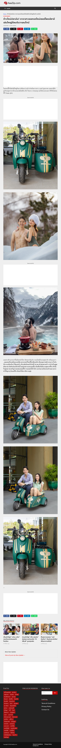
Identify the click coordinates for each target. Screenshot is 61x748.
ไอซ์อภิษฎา (6, 737)
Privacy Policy (46, 706)
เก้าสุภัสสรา (12, 712)
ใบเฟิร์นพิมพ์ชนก (7, 735)
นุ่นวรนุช (13, 696)
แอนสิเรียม (12, 730)
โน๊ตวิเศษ (12, 732)
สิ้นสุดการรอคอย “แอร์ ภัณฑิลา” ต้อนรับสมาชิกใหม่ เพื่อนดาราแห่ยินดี (49, 639)
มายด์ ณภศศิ (11, 708)
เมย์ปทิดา (6, 719)
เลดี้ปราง (11, 719)
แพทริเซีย (12, 726)
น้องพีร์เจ (11, 699)
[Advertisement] (30, 76)
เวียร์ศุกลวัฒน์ (7, 721)
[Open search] (55, 8)
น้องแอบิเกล (11, 701)
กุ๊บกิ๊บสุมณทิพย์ (7, 692)
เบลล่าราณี (10, 714)
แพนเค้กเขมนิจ (14, 728)
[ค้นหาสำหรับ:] (50, 693)
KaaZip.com (14, 744)
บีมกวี (11, 703)
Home (4, 14)
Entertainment (6, 16)
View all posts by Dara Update (15, 655)
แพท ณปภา (6, 726)
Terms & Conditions (48, 703)
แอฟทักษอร (6, 732)
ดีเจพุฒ (16, 694)
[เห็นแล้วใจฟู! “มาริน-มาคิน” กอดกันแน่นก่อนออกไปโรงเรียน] (11, 629)
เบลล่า (5, 714)
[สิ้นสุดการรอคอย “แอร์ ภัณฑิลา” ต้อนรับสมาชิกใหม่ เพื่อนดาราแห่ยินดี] (49, 629)
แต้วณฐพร (13, 721)
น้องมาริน (16, 699)
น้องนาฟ (6, 699)
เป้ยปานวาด (14, 717)
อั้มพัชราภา (6, 712)
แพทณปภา (12, 723)
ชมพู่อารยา (6, 694)
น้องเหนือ (6, 701)
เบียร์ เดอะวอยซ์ (7, 717)
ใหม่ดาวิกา (15, 735)
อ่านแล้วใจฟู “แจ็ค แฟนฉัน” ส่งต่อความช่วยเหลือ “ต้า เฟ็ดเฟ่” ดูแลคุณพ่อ (30, 639)
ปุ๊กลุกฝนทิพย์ (13, 705)
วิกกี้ (10, 710)
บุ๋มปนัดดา (16, 703)
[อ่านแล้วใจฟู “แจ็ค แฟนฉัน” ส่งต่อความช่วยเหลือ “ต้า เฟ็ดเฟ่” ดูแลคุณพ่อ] (30, 629)
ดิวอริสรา (12, 694)
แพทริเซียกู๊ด (6, 728)
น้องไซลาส (6, 703)
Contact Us (45, 710)
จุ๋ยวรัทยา (14, 692)
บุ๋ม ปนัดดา (6, 705)
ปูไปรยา (5, 708)
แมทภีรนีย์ (6, 730)
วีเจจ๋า (13, 710)
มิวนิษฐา (5, 710)
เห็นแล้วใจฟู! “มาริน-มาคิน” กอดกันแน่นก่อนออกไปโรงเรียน (11, 639)
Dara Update (13, 25)
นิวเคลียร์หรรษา (7, 696)
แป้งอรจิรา (6, 723)
